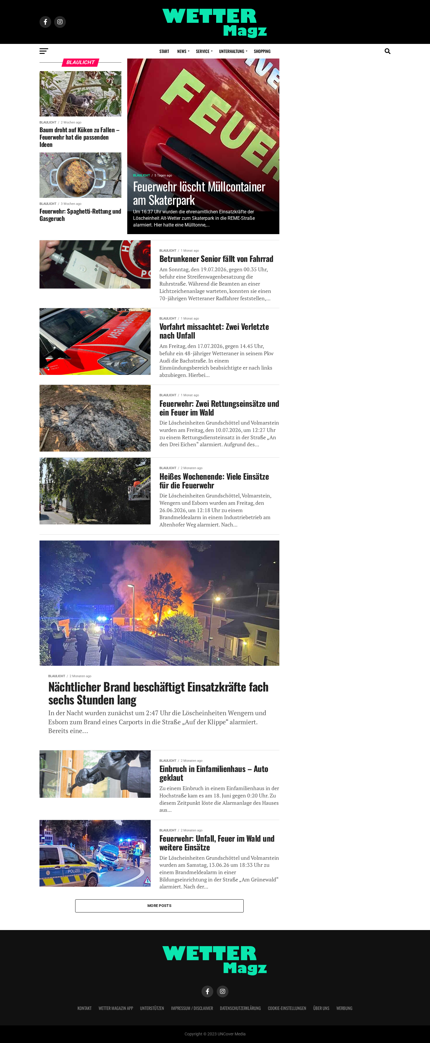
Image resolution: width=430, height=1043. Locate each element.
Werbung (344, 1008)
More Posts (159, 905)
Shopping (262, 51)
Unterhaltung (231, 51)
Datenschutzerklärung (240, 1008)
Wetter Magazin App (116, 1008)
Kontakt (85, 1008)
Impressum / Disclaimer (192, 1008)
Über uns (321, 1008)
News (181, 51)
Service (202, 51)
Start (164, 51)
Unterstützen (152, 1008)
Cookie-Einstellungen (287, 1008)
